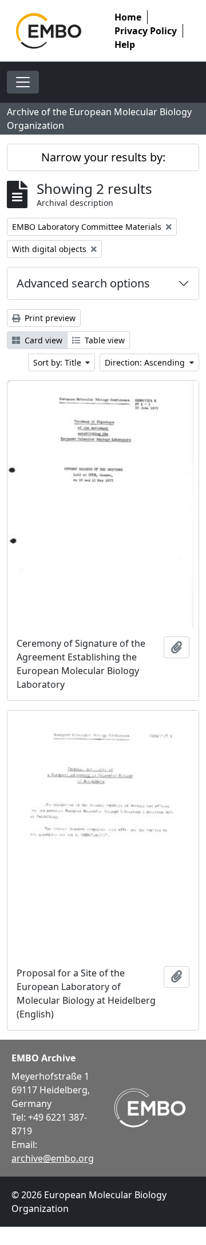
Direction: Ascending (146, 362)
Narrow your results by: (103, 157)
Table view (103, 340)
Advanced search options (83, 283)
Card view (42, 340)
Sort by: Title (58, 362)
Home (127, 17)
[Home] (48, 31)
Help (124, 44)
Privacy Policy (145, 31)
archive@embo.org (52, 1158)
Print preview (49, 318)
